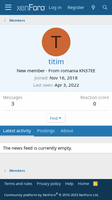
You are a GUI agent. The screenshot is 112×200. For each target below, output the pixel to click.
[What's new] (93, 7)
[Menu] (8, 7)
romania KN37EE (78, 70)
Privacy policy (49, 183)
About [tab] (67, 130)
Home (83, 183)
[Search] (105, 7)
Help (69, 183)
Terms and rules (18, 183)
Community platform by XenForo (51, 195)
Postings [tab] (46, 130)
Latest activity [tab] (17, 130)
